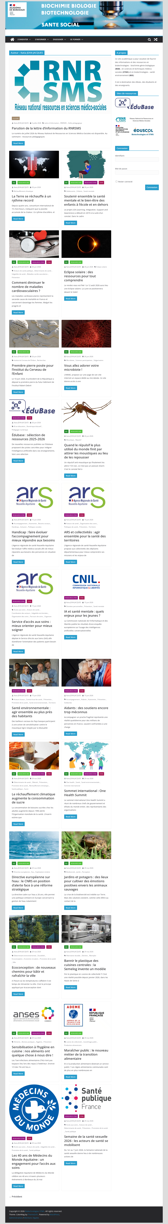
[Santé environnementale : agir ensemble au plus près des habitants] (34, 673)
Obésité (35, 782)
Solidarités (68, 703)
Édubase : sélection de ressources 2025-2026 (28, 437)
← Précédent (15, 1196)
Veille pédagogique (75, 123)
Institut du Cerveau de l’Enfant (25, 360)
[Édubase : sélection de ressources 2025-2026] (34, 406)
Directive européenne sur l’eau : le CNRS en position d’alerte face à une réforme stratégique (32, 883)
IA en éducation (19, 426)
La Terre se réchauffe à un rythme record (31, 198)
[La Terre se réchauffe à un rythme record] (34, 164)
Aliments (17, 1042)
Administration (15, 1218)
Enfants (79, 191)
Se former (75, 39)
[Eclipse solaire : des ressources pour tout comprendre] (86, 244)
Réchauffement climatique (23, 191)
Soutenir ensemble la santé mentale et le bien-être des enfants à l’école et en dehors (86, 200)
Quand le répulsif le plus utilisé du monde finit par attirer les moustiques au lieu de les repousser (86, 451)
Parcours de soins (36, 616)
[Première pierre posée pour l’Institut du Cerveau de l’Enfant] (34, 334)
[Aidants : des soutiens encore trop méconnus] (86, 673)
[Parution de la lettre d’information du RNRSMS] (60, 85)
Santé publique (17, 789)
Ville (14, 962)
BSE (14, 183)
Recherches (41, 360)
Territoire (92, 527)
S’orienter (23, 39)
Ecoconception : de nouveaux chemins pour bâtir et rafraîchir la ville (34, 971)
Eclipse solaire (101, 267)
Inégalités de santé (19, 274)
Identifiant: (120, 155)
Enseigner (58, 39)
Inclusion (23, 527)
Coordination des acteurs (21, 613)
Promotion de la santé (20, 703)
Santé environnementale (38, 703)
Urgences (47, 616)
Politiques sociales (34, 527)
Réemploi (92, 955)
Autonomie (33, 523)
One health (70, 782)
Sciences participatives (84, 360)
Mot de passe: (121, 168)
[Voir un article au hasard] (156, 39)
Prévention (16, 277)
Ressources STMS (90, 183)
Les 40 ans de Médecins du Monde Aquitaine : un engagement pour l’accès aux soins (34, 1161)
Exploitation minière (42, 872)
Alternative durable (73, 955)
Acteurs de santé (72, 523)
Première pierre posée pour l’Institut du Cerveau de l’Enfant (33, 369)
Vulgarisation (98, 360)
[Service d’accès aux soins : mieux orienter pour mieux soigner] (34, 583)
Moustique (70, 440)
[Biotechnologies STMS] (12, 39)
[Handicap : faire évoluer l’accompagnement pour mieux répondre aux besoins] (34, 497)
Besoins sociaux (44, 523)
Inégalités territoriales (40, 613)
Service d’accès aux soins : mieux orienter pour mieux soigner (32, 625)
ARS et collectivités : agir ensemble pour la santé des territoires (85, 536)
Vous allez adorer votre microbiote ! (81, 367)
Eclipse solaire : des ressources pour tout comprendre (80, 276)
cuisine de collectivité (74, 1042)
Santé (78, 782)
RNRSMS (63, 123)
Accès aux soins (19, 610)
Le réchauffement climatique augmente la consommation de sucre (33, 798)
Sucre (26, 789)
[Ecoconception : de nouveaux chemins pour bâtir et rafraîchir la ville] (34, 929)
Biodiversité (70, 872)
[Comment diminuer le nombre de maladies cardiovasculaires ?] (34, 244)
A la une (16, 118)
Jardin (78, 872)
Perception (86, 872)
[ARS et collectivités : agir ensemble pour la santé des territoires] (86, 497)
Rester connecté (125, 181)
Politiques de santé (71, 527)
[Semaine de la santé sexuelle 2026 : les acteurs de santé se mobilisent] (86, 1098)
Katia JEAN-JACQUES (21, 123)
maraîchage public (90, 1042)
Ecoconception (17, 959)
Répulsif (78, 440)
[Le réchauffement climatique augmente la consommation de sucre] (34, 756)
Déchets (85, 955)
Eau (32, 872)
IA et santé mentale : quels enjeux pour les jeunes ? (84, 613)
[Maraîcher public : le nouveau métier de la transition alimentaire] (86, 1015)
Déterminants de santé (42, 271)
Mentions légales (31, 1218)
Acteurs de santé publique (23, 271)
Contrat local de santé (34, 699)
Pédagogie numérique (20, 430)
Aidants (84, 699)
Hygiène (39, 1042)
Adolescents (70, 191)
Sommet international (72, 786)
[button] (29, 39)
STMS (101, 183)
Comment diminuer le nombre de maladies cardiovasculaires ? (28, 286)
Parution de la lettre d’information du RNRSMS (46, 128)
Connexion (152, 187)
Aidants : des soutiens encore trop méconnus (86, 710)
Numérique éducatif (34, 426)
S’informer (40, 39)
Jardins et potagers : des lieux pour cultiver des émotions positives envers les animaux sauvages (86, 883)
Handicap (15, 527)
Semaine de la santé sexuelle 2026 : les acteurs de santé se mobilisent (86, 1140)
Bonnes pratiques (28, 1042)
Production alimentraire (73, 1045)
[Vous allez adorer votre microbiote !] (86, 334)
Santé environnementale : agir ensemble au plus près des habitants (32, 712)
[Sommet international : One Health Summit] (86, 756)
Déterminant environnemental (25, 955)
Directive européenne (22, 872)
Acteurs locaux (19, 699)
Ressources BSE (24, 183)
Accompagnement (20, 523)
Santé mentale (89, 191)
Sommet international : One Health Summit (85, 793)
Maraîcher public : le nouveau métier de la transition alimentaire (86, 1054)
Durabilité (41, 955)
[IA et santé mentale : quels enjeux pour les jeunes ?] (86, 581)
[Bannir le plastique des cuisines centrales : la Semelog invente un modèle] (86, 929)
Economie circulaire (31, 959)
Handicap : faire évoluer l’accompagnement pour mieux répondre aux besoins (33, 536)
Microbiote (70, 360)
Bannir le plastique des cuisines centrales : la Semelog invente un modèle (85, 964)
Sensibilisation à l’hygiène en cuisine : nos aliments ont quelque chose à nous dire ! (33, 1051)
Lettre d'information (51, 123)
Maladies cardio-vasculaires (37, 274)
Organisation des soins (88, 523)
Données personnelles (74, 606)
